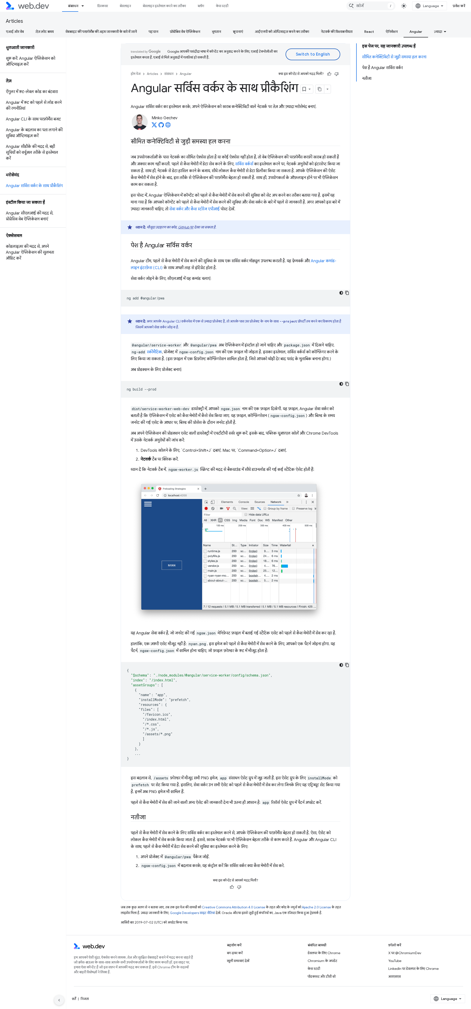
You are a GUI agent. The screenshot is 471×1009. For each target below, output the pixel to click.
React (369, 31)
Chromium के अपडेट (322, 961)
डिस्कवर (102, 6)
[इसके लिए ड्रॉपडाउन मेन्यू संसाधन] (85, 6)
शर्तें (74, 999)
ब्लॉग (201, 6)
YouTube (394, 961)
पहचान (153, 31)
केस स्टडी (222, 6)
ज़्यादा (438, 31)
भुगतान (216, 31)
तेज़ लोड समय (45, 31)
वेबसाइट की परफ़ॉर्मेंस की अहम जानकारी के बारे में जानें (101, 31)
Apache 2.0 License (316, 907)
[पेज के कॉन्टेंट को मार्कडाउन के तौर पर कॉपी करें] (319, 89)
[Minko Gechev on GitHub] (161, 126)
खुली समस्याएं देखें (238, 961)
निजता (85, 999)
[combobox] (370, 5)
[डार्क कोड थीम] (341, 293)
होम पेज (136, 74)
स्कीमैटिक (154, 352)
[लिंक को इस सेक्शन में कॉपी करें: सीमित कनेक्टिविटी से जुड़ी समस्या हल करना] (234, 142)
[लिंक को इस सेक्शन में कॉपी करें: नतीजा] (149, 818)
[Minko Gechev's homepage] (168, 126)
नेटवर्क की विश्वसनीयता (337, 31)
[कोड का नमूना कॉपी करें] (347, 293)
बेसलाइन (125, 6)
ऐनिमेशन (392, 31)
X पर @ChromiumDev (404, 953)
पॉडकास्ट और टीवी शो (322, 976)
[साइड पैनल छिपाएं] (59, 1000)
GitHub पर (185, 227)
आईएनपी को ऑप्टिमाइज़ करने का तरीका (282, 31)
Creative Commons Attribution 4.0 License (233, 907)
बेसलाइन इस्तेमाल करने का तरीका (164, 6)
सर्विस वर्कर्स (244, 164)
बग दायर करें (235, 953)
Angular (415, 31)
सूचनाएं (238, 31)
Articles (14, 21)
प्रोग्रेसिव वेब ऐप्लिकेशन (185, 31)
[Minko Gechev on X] (154, 126)
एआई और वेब (15, 31)
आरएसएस (394, 976)
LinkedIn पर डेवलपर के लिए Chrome (413, 968)
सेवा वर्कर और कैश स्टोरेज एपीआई (194, 209)
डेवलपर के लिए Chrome (324, 953)
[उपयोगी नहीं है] (336, 74)
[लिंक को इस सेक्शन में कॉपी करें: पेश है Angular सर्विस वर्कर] (196, 246)
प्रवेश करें (459, 6)
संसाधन (73, 6)
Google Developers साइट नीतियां (192, 913)
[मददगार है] (329, 74)
